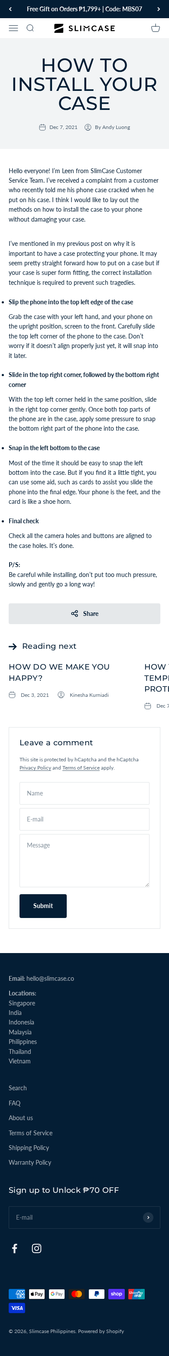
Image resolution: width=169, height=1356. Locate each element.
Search (18, 1088)
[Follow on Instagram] (36, 1248)
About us (21, 1117)
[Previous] (10, 9)
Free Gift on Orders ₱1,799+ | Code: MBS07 (84, 9)
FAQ (14, 1103)
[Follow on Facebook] (14, 1248)
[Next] (158, 9)
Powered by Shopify (101, 1331)
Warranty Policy (30, 1162)
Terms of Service (81, 767)
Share (90, 613)
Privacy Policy (35, 767)
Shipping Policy (29, 1147)
